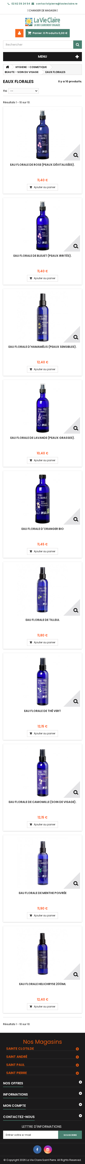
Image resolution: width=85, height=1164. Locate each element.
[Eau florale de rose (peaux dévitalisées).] (42, 135)
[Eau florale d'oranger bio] (42, 499)
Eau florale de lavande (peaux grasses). (42, 438)
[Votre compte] (19, 33)
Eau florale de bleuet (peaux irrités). (42, 256)
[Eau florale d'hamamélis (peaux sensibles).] (42, 317)
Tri (5, 91)
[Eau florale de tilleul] (42, 590)
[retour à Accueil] (7, 67)
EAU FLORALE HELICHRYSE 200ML (42, 984)
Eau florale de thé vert (42, 711)
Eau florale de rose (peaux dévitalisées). (42, 165)
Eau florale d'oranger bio (42, 529)
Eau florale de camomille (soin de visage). (43, 802)
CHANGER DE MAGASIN (42, 10)
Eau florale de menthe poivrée (42, 893)
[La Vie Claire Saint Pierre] (42, 21)
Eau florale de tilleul (43, 620)
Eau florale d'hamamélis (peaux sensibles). (42, 347)
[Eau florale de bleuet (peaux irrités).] (42, 226)
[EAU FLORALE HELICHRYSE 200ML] (42, 954)
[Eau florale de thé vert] (42, 681)
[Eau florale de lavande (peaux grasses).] (42, 408)
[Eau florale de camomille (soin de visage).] (42, 772)
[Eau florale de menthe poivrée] (42, 863)
